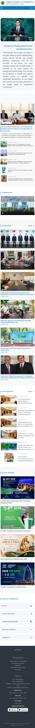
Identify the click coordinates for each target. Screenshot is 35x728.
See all (30, 226)
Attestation (18, 665)
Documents (18, 669)
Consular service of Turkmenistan (18, 661)
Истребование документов (18, 667)
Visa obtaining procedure (17, 663)
